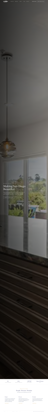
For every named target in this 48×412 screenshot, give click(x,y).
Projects (12, 1)
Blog (24, 1)
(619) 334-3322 (34, 1)
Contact (27, 1)
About (21, 1)
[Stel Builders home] (5, 1)
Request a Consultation (9, 197)
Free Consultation (41, 1)
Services (16, 1)
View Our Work (19, 197)
